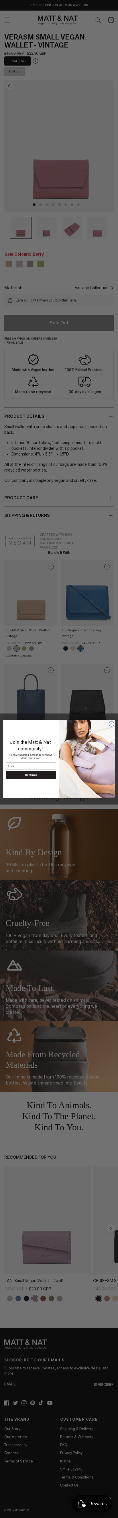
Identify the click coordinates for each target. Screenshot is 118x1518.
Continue (31, 775)
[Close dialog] (111, 723)
